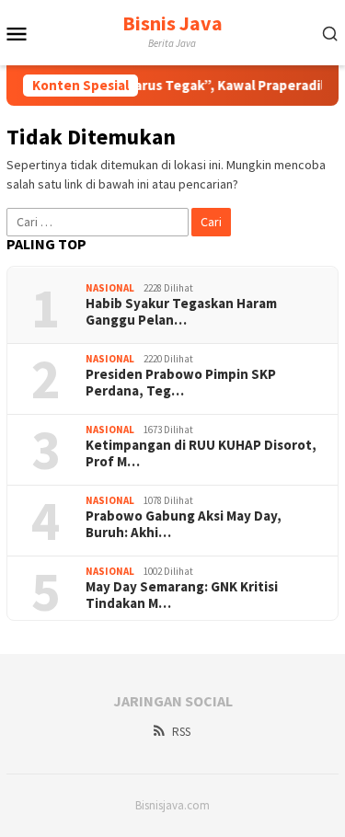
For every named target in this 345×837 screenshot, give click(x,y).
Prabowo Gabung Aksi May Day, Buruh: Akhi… (184, 524)
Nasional (110, 287)
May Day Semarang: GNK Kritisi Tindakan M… (182, 595)
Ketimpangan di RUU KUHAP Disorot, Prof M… (201, 453)
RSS (181, 732)
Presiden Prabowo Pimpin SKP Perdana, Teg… (181, 382)
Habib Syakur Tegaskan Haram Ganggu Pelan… (181, 311)
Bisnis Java (172, 23)
